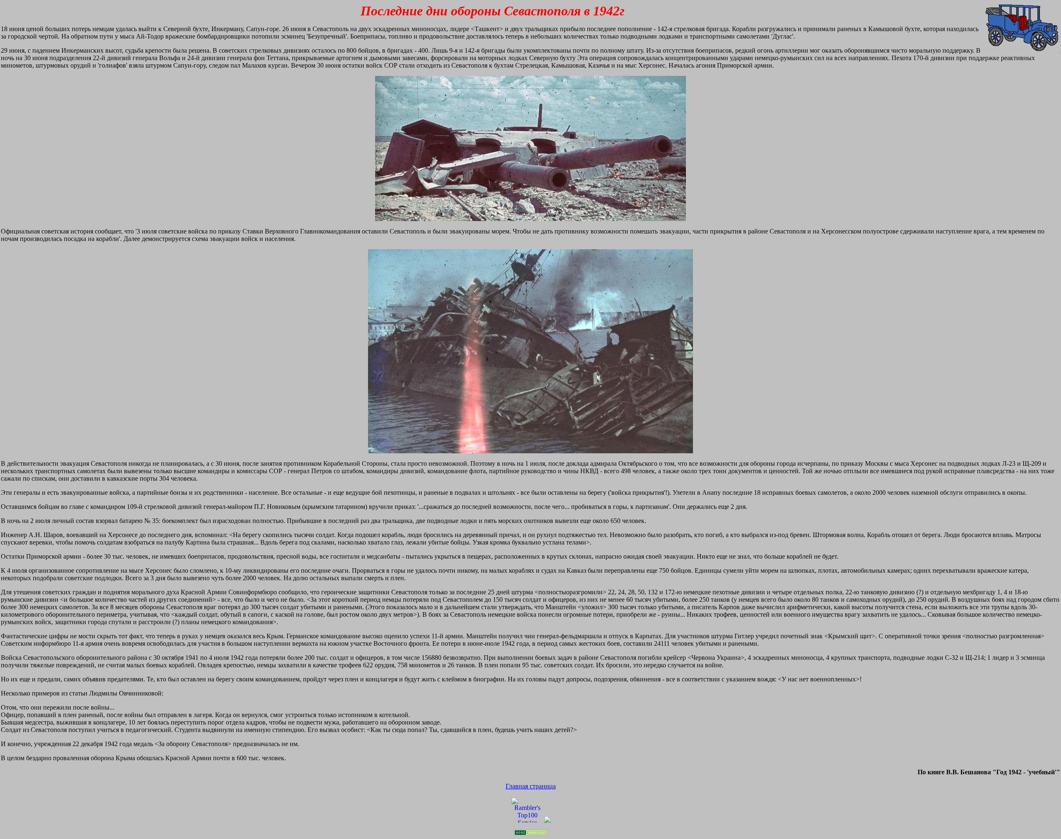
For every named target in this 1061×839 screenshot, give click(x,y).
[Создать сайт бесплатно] (530, 833)
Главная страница (531, 786)
